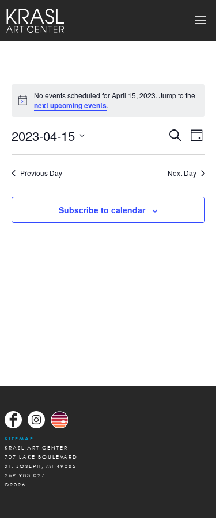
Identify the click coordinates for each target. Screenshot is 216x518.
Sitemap (19, 438)
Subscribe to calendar (102, 210)
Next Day (182, 173)
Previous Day (41, 173)
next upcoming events (70, 105)
